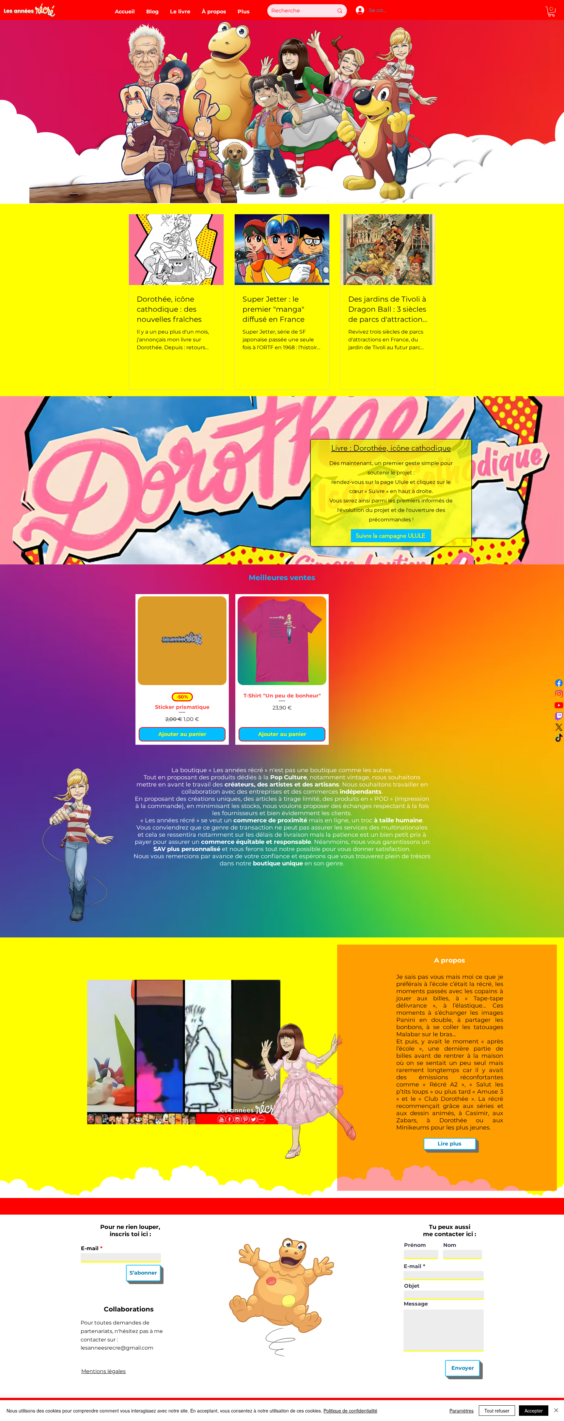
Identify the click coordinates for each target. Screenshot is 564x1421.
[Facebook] (559, 683)
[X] (559, 727)
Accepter (534, 1410)
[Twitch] (559, 716)
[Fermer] (556, 1410)
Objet (411, 1286)
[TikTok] (559, 738)
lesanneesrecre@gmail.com (117, 1348)
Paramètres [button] (461, 1410)
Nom (449, 1245)
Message (416, 1304)
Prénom (415, 1245)
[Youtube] (559, 705)
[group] (282, 669)
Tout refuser (496, 1410)
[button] (551, 12)
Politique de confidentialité (350, 1410)
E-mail (90, 1248)
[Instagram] (559, 694)
